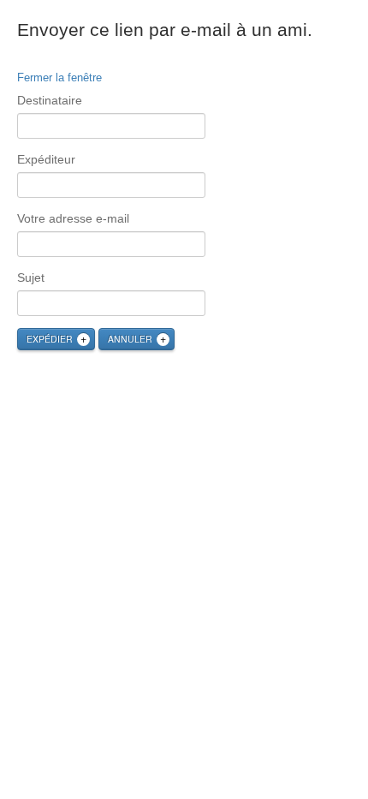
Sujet (31, 277)
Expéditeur (46, 159)
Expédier (50, 338)
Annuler (130, 338)
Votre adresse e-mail (73, 218)
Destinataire (49, 100)
